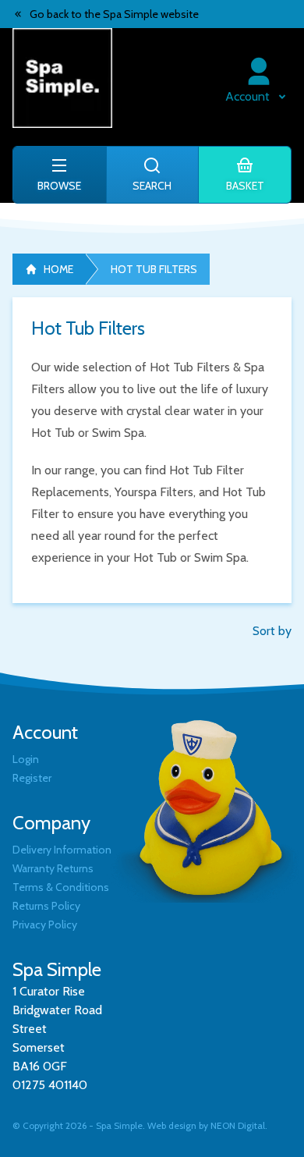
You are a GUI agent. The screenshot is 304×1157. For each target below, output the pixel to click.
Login (25, 759)
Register (31, 778)
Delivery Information (61, 850)
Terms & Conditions (60, 887)
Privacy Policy (44, 924)
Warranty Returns (53, 868)
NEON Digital (237, 1125)
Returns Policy (46, 906)
